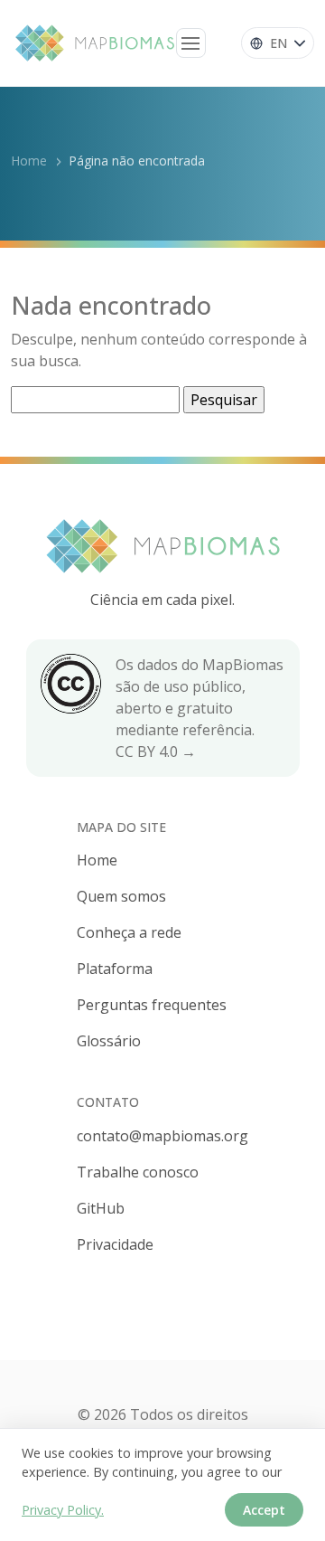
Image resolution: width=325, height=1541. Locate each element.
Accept (264, 1509)
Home (29, 160)
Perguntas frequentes (152, 1005)
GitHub (101, 1208)
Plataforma (115, 968)
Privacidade (115, 1244)
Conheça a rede (129, 932)
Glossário (109, 1041)
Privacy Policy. (63, 1509)
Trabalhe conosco (138, 1172)
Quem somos (121, 896)
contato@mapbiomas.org (162, 1136)
